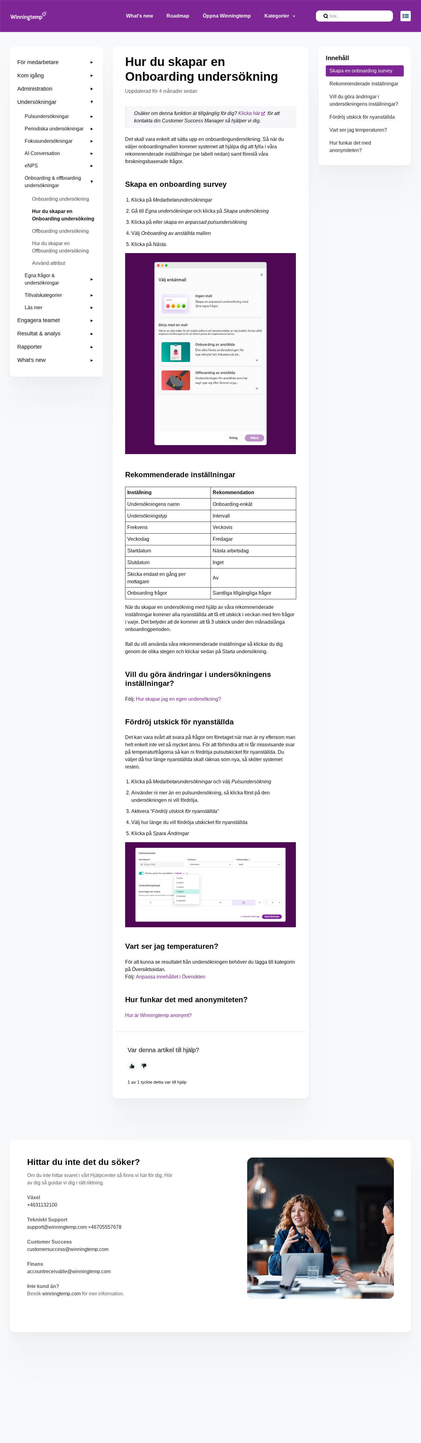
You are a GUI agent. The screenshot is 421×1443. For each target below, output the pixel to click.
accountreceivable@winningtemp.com (69, 1271)
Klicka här (249, 113)
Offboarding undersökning (60, 231)
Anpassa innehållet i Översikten (170, 976)
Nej (144, 1065)
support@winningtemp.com (57, 1227)
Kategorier (277, 15)
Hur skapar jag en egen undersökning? (178, 699)
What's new (139, 15)
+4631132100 (42, 1204)
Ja (132, 1065)
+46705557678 (104, 1227)
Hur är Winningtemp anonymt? (158, 1015)
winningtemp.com (61, 1293)
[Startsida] (28, 16)
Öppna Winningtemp (227, 15)
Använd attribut (48, 263)
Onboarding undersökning (60, 199)
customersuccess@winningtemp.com (67, 1249)
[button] (56, 62)
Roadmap (177, 15)
